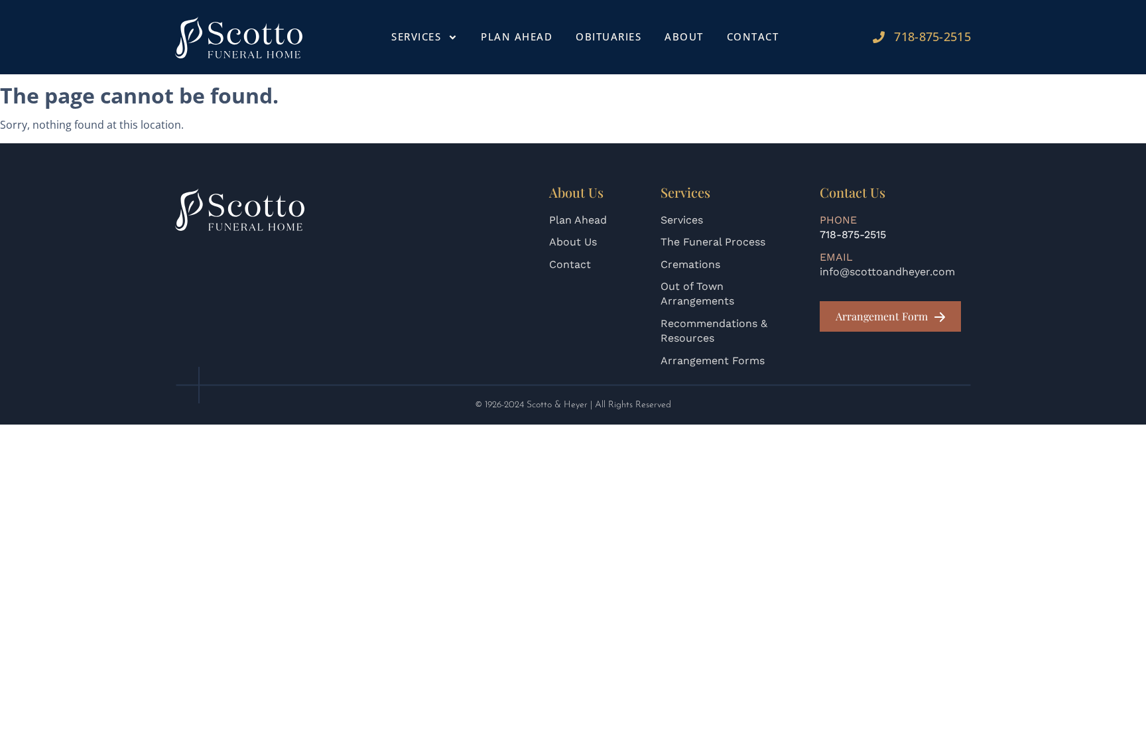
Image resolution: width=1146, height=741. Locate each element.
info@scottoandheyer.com (887, 271)
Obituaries (608, 36)
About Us (573, 242)
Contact (753, 36)
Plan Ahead (516, 36)
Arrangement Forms (713, 360)
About (684, 36)
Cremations (690, 264)
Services (682, 220)
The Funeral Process (713, 242)
